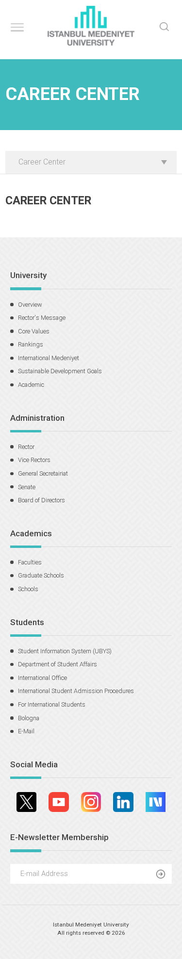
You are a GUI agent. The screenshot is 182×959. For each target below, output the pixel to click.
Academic (31, 384)
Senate (26, 487)
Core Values (34, 331)
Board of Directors (41, 500)
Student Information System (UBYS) (65, 651)
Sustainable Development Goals (60, 371)
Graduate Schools (41, 575)
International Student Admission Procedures (76, 690)
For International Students (51, 704)
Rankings (30, 344)
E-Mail (26, 731)
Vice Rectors (34, 459)
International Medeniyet (48, 358)
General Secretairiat (43, 473)
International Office (42, 677)
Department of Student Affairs (57, 664)
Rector (26, 446)
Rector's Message (42, 317)
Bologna (28, 718)
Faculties (30, 562)
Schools (28, 589)
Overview (30, 304)
